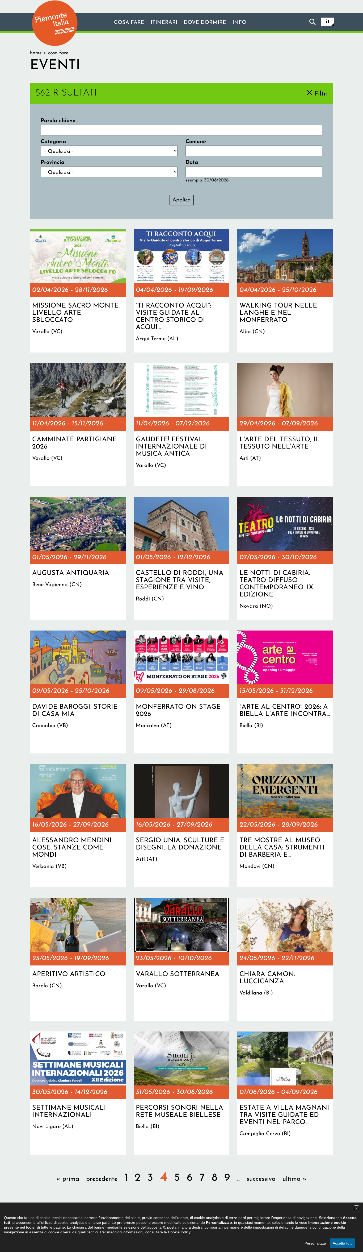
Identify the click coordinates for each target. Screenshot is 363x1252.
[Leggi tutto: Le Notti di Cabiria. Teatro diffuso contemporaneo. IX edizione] (285, 558)
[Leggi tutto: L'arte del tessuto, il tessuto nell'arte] (285, 424)
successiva (261, 1179)
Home (36, 53)
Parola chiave (58, 120)
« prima (67, 1179)
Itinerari (164, 22)
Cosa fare (129, 22)
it (328, 21)
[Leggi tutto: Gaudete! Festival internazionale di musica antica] (181, 424)
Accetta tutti (342, 1243)
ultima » (294, 1179)
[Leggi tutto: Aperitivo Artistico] (78, 959)
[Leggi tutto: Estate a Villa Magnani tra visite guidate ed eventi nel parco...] (285, 1092)
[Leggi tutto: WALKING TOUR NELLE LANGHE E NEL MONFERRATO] (285, 290)
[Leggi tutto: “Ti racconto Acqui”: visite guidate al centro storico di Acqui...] (181, 290)
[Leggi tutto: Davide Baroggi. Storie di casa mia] (78, 692)
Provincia (52, 162)
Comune (195, 141)
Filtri (321, 94)
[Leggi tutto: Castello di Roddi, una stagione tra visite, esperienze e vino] (181, 558)
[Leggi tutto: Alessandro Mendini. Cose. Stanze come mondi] (78, 825)
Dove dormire (205, 22)
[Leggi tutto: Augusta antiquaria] (78, 558)
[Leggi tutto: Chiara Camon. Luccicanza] (285, 959)
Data (191, 162)
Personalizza (315, 1243)
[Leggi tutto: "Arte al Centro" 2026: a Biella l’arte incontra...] (285, 692)
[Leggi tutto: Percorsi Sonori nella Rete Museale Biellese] (181, 1092)
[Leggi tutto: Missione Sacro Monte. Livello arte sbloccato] (78, 290)
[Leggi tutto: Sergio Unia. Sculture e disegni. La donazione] (181, 825)
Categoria (53, 141)
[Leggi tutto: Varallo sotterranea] (181, 959)
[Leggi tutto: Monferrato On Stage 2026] (181, 692)
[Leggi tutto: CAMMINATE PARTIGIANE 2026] (78, 424)
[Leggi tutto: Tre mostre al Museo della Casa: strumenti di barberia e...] (285, 825)
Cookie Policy (179, 1232)
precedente (101, 1179)
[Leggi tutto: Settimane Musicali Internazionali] (78, 1092)
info (239, 22)
